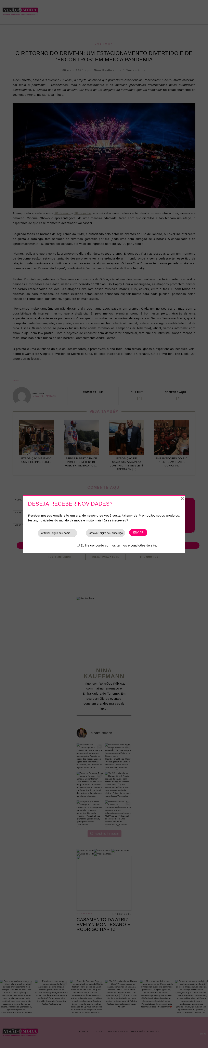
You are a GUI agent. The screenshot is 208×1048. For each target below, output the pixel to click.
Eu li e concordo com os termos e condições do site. (118, 545)
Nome (33, 532)
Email (81, 532)
